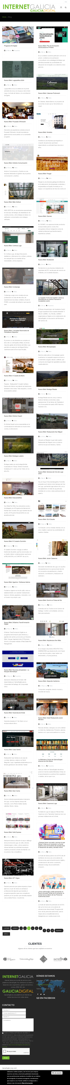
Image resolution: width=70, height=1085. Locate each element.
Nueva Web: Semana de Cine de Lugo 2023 (50, 473)
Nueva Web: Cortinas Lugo (13, 246)
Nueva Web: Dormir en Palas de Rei (50, 600)
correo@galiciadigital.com (44, 984)
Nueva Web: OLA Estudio (46, 519)
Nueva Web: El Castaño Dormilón (15, 541)
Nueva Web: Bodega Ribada (47, 389)
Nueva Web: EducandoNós (13, 498)
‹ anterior (15, 928)
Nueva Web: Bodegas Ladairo (14, 456)
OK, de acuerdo (57, 1073)
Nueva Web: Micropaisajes (47, 347)
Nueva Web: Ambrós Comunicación (15, 163)
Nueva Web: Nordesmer (46, 260)
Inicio (4, 17)
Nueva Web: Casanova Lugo (47, 803)
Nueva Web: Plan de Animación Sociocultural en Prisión (48, 46)
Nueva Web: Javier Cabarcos (47, 558)
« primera (6, 928)
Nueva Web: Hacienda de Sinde (14, 713)
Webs (49, 52)
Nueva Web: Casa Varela (12, 749)
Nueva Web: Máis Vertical (12, 202)
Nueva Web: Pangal (44, 174)
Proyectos (17, 50)
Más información (27, 1083)
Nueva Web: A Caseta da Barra (14, 376)
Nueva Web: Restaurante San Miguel (50, 432)
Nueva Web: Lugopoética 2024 (14, 80)
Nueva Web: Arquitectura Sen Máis (49, 640)
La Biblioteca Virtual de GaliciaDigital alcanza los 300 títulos (50, 760)
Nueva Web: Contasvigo (12, 287)
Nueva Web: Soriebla (45, 132)
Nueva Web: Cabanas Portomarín (49, 93)
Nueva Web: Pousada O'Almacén (15, 122)
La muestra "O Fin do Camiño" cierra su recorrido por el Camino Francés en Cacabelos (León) (51, 299)
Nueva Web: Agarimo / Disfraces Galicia (17, 582)
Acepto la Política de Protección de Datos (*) (17, 1032)
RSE (66, 2)
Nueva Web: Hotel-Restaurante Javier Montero (50, 719)
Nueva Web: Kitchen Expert (13, 416)
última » (6, 934)
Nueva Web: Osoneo (45, 216)
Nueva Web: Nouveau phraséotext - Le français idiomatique (16, 671)
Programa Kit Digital (10, 46)
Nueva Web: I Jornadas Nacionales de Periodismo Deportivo (16, 331)
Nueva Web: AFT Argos (12, 878)
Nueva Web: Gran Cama (12, 791)
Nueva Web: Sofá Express (12, 832)
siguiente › (59, 930)
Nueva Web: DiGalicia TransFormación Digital (16, 623)
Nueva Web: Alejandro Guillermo (49, 681)
